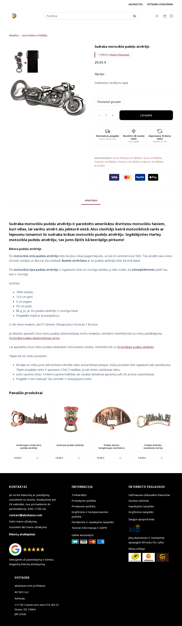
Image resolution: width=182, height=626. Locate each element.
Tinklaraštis (79, 495)
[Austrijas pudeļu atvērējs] (70, 418)
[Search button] (134, 16)
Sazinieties (136, 4)
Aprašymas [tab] (91, 200)
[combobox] (88, 16)
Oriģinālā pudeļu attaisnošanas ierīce (34, 338)
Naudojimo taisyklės (141, 506)
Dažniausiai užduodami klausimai (149, 495)
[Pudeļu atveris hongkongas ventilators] (112, 418)
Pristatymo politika (84, 500)
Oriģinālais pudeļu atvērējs (135, 347)
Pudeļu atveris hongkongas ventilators (111, 447)
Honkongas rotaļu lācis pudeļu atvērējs (28, 447)
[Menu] (171, 16)
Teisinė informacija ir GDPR (89, 528)
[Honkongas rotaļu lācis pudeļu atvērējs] (29, 418)
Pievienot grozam (109, 102)
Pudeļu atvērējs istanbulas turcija (153, 447)
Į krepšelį (146, 115)
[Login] (157, 16)
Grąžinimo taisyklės (141, 512)
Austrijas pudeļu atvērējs (70, 445)
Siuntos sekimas (139, 500)
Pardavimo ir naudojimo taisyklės (93, 522)
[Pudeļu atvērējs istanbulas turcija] (153, 418)
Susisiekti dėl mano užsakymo (28, 527)
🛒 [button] (37, 457)
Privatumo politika (83, 506)
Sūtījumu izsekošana (160, 4)
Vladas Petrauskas (119, 54)
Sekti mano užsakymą (23, 521)
